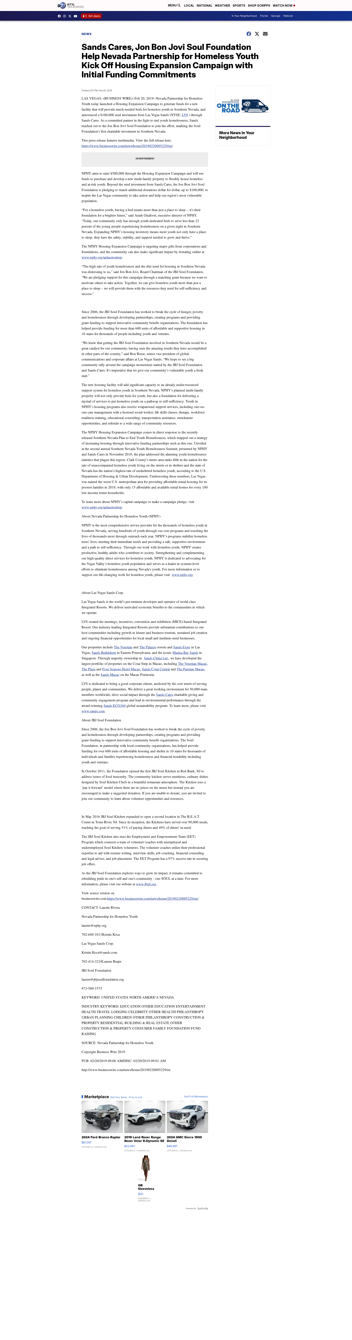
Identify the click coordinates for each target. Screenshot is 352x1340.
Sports (239, 5)
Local (189, 5)
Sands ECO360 (115, 705)
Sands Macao (110, 674)
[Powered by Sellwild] (202, 1208)
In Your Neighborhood (244, 16)
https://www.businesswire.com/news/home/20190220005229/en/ (127, 145)
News (87, 34)
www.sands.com (93, 711)
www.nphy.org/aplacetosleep (102, 257)
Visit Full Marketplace (196, 1096)
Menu (172, 5)
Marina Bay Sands (185, 652)
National (204, 5)
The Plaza (88, 669)
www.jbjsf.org (146, 884)
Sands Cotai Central (156, 669)
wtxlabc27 (65, 16)
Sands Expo (181, 647)
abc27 (70, 16)
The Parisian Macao (190, 669)
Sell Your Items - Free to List (126, 1097)
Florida (264, 16)
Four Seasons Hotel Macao (121, 669)
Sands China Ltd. (156, 658)
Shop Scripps (259, 5)
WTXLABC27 (60, 16)
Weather (222, 5)
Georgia (275, 16)
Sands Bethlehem (104, 652)
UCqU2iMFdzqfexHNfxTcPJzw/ (76, 16)
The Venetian (123, 647)
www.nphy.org (182, 574)
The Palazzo (147, 647)
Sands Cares (164, 694)
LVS (185, 114)
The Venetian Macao (192, 663)
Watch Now (283, 5)
